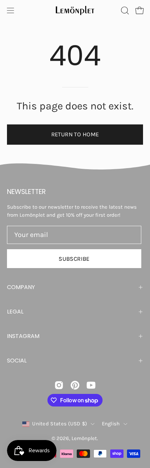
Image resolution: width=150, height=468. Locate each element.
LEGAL (15, 312)
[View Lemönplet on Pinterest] (75, 385)
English (111, 423)
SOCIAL (17, 361)
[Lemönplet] (75, 10)
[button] (124, 10)
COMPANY (21, 287)
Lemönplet (84, 438)
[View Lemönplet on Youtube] (91, 385)
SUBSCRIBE (74, 258)
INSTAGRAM (23, 336)
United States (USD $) (59, 423)
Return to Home (75, 134)
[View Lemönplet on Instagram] (59, 385)
